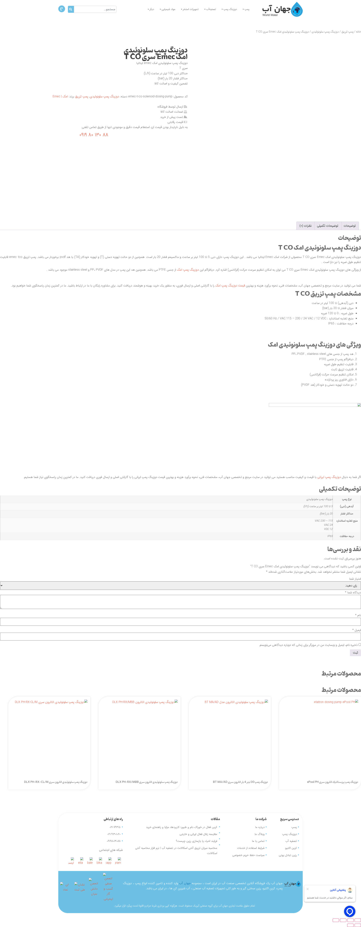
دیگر (151, 9)
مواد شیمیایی (168, 9)
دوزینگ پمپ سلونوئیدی (325, 32)
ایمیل (356, 630)
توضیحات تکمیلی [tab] (327, 225)
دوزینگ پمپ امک (188, 269)
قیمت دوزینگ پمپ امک (230, 285)
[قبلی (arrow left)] (358, 925)
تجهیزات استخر (191, 9)
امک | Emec (60, 96)
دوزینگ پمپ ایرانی (329, 477)
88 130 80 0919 (93, 135)
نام (358, 615)
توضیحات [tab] (350, 225)
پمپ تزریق (347, 32)
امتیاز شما (355, 578)
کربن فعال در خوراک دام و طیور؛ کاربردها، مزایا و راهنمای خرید (181, 827)
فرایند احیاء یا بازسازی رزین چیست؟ (196, 841)
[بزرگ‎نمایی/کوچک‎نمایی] (358, 920)
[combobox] (95, 9)
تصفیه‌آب (211, 9)
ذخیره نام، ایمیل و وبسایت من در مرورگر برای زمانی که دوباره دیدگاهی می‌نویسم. (308, 645)
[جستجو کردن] (71, 9)
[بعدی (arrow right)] (350, 925)
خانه (358, 32)
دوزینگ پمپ (230, 9)
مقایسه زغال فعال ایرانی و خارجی (198, 834)
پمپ (246, 9)
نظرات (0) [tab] (306, 225)
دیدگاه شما (353, 592)
